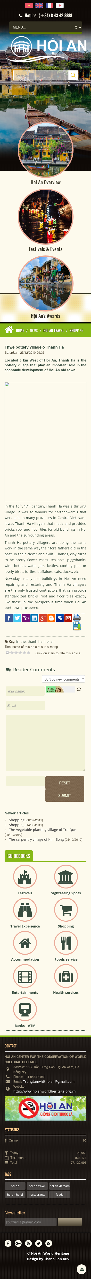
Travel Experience (25, 926)
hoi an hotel (15, 1194)
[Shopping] (66, 913)
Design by (48, 1259)
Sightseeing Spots (66, 893)
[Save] (77, 626)
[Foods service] (66, 947)
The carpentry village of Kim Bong (36, 839)
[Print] (77, 617)
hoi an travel (37, 1186)
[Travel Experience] (25, 913)
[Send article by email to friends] (68, 617)
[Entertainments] (25, 980)
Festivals (25, 893)
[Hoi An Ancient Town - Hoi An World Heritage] (45, 49)
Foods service (66, 959)
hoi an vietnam (60, 1186)
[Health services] (66, 980)
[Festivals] (25, 880)
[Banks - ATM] (25, 1013)
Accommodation (25, 959)
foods (59, 1194)
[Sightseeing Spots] (66, 880)
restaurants (37, 1194)
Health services (66, 992)
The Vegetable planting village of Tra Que (42, 829)
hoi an (15, 1186)
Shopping (17, 820)
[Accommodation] (25, 947)
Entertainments (25, 992)
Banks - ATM (25, 1025)
